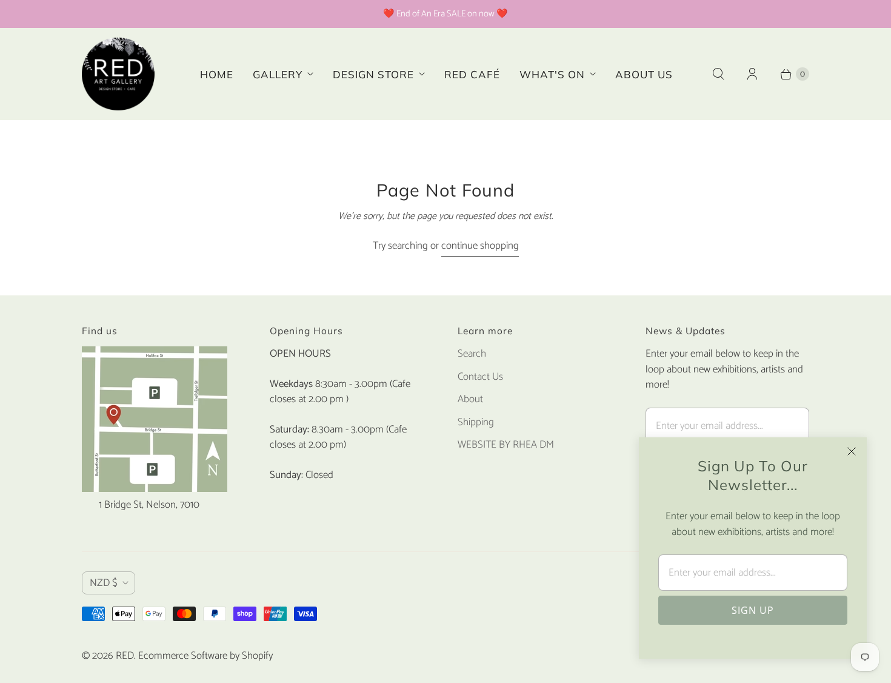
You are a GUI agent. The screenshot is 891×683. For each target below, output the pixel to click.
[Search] (718, 74)
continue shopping (480, 246)
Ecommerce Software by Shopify (205, 655)
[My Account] (752, 74)
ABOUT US (644, 74)
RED (125, 655)
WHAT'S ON (552, 74)
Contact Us (480, 376)
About (470, 399)
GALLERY (277, 74)
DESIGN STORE (373, 74)
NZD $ (104, 582)
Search (472, 353)
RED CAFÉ (472, 74)
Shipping (476, 422)
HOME (216, 74)
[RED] (118, 74)
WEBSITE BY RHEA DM (506, 444)
